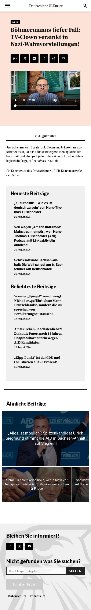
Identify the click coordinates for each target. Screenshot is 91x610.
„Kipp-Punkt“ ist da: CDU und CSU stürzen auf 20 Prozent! (37, 359)
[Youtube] (29, 546)
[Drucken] (54, 58)
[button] (7, 6)
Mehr (15, 22)
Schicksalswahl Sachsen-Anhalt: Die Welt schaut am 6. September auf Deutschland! (38, 264)
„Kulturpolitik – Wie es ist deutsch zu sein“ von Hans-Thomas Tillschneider (38, 207)
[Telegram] (34, 58)
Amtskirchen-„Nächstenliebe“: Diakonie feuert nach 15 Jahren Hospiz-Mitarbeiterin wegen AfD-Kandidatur (38, 335)
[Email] (63, 58)
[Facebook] (44, 58)
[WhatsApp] (15, 58)
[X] (24, 58)
